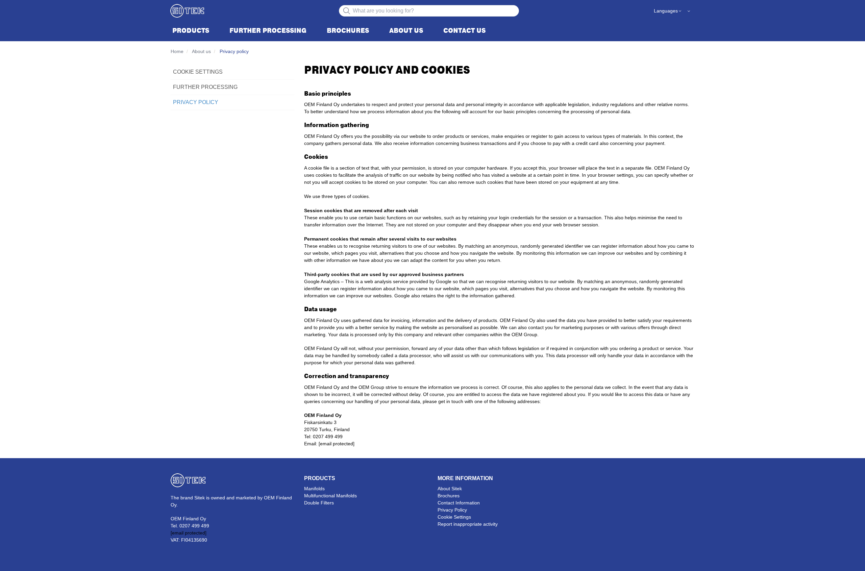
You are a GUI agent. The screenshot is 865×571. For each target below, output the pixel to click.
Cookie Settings (454, 517)
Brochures (449, 495)
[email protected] (336, 443)
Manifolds (314, 488)
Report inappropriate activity (468, 524)
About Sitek (450, 488)
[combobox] (429, 10)
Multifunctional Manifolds (330, 495)
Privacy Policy (452, 510)
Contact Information (459, 502)
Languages (666, 11)
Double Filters (319, 502)
